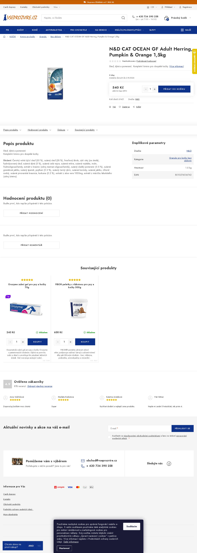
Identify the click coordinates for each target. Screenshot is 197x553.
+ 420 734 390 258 (147, 16)
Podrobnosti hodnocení (146, 61)
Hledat (123, 17)
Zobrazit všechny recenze (39, 386)
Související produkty (84, 129)
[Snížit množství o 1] (145, 89)
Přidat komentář (31, 245)
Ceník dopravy (9, 7)
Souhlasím (132, 526)
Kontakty (23, 7)
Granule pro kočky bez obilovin (180, 159)
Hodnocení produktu (38, 129)
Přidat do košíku (174, 89)
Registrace (187, 7)
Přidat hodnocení (31, 213)
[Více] (186, 30)
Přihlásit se (182, 428)
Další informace (71, 541)
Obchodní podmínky (40, 7)
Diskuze (61, 129)
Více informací (176, 66)
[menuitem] (8, 30)
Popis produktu (10, 129)
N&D (137, 99)
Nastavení (64, 548)
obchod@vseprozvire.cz (101, 460)
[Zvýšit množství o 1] (154, 89)
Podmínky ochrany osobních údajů (18, 509)
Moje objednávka (10, 514)
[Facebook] (169, 464)
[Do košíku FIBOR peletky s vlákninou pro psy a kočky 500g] (85, 341)
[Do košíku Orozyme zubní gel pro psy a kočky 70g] (38, 341)
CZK (152, 7)
